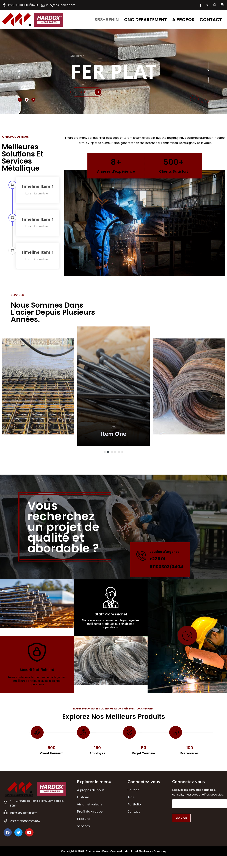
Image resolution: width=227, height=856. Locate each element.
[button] (194, 99)
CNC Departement (145, 19)
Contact (211, 19)
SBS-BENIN (107, 19)
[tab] (20, 100)
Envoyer (181, 817)
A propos (183, 19)
